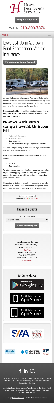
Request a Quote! (27, 19)
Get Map (27, 250)
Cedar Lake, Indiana (18, 388)
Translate (35, 199)
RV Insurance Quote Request (20, 62)
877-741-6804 (31, 258)
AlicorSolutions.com (18, 398)
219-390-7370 (32, 28)
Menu (5, 35)
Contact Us (27, 260)
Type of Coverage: (27, 216)
